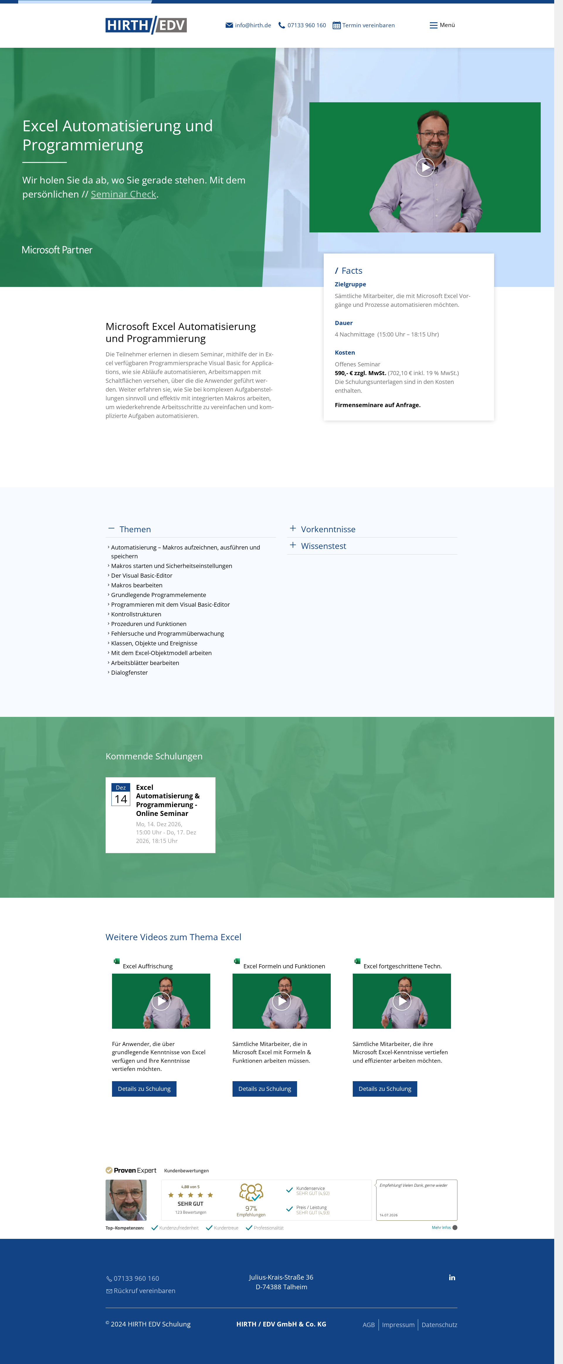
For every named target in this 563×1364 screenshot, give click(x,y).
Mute (526, 227)
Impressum (398, 1325)
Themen (135, 529)
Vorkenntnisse (328, 529)
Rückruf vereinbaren (145, 1290)
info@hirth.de (253, 25)
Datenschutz (439, 1325)
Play (314, 227)
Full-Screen (536, 227)
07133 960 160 (307, 25)
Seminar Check (123, 194)
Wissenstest (323, 545)
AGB (369, 1325)
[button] (442, 25)
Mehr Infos (441, 1227)
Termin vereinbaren (368, 25)
